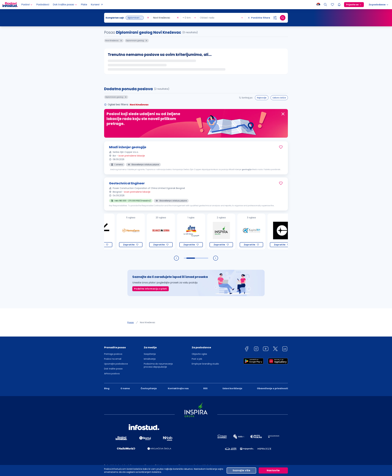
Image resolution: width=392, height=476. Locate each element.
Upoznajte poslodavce (116, 363)
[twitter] (275, 349)
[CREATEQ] (267, 232)
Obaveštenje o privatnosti (272, 388)
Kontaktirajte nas (178, 388)
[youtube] (266, 349)
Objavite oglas (199, 354)
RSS (205, 388)
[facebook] (246, 349)
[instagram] (256, 349)
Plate (84, 4)
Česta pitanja (149, 388)
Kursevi (95, 4)
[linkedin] (285, 349)
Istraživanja (150, 358)
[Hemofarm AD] (116, 232)
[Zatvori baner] (283, 113)
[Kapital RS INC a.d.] (237, 232)
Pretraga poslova (113, 354)
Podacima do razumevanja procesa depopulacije (158, 365)
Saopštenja (150, 354)
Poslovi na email (112, 358)
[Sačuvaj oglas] (281, 147)
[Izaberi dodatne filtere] (275, 17)
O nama (125, 388)
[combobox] (126, 18)
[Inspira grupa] (206, 232)
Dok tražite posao (113, 368)
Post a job (197, 358)
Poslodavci (42, 4)
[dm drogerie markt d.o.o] (176, 232)
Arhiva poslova (112, 373)
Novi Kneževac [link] (147, 322)
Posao (130, 322)
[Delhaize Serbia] (146, 232)
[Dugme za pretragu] (282, 18)
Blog (106, 388)
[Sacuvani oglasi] (332, 4)
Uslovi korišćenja (232, 388)
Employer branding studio (205, 363)
